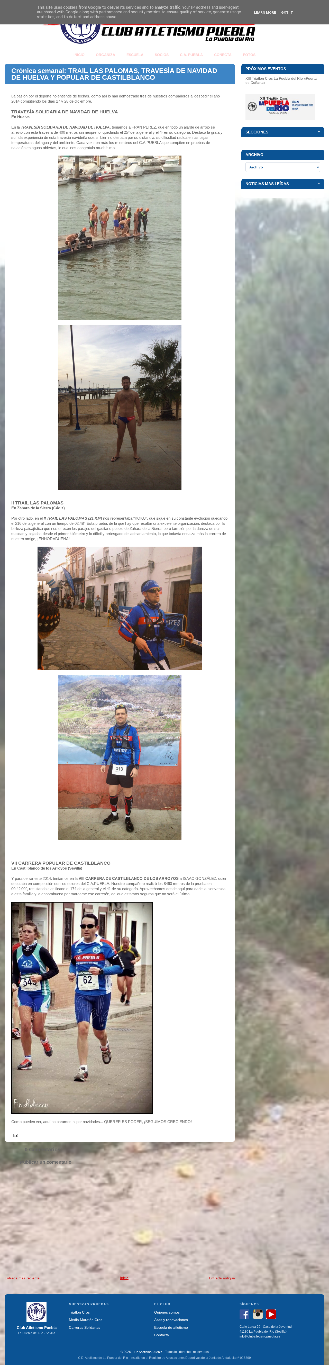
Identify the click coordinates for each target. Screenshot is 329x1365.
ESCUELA (134, 55)
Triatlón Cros (79, 1312)
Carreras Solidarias (84, 1327)
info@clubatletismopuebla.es (260, 1337)
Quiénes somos (167, 1312)
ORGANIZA (105, 55)
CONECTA (223, 55)
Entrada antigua (222, 1278)
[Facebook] (246, 1315)
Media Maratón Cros (85, 1320)
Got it (287, 12)
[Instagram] (259, 1315)
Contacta (161, 1335)
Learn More (265, 12)
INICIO (79, 55)
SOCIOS (162, 55)
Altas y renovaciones (171, 1320)
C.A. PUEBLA (191, 55)
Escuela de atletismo (171, 1327)
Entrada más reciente (22, 1278)
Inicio (124, 1278)
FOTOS (249, 55)
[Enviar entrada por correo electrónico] (14, 1135)
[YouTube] (272, 1315)
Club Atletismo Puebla (147, 1352)
